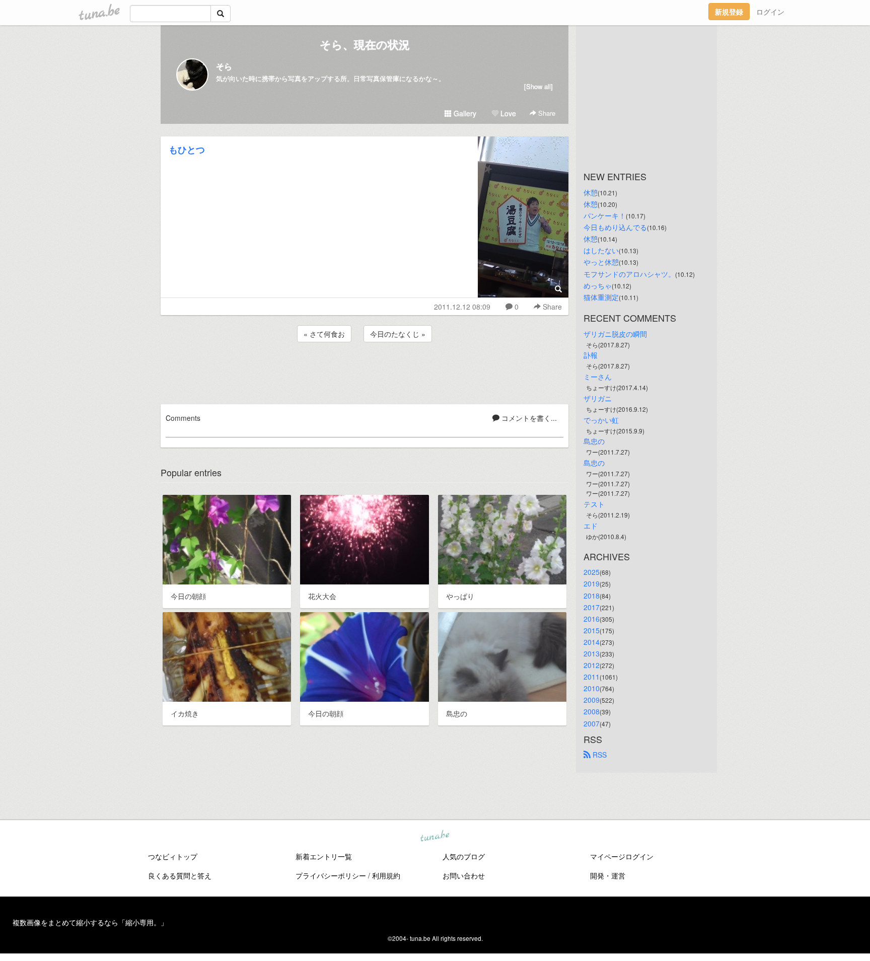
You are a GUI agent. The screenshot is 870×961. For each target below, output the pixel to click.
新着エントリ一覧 (324, 856)
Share (545, 113)
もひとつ (187, 149)
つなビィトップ (172, 856)
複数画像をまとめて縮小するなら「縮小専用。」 (90, 922)
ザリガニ (598, 398)
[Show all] (538, 86)
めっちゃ (598, 285)
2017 (592, 607)
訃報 (591, 355)
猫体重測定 (601, 297)
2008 (592, 711)
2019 (592, 583)
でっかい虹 (601, 420)
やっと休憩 (601, 262)
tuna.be (434, 837)
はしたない (601, 250)
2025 (592, 572)
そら (224, 66)
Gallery (464, 113)
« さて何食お (324, 334)
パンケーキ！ (605, 215)
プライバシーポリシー (331, 875)
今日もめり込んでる (615, 227)
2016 (592, 619)
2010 (592, 688)
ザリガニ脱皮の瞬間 (615, 334)
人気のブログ (464, 856)
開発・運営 (607, 875)
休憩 (591, 192)
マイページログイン (622, 856)
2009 (592, 700)
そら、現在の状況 (365, 44)
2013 (592, 653)
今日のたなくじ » (397, 334)
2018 (592, 595)
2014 (592, 642)
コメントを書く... (528, 418)
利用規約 (386, 875)
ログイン (770, 12)
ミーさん (598, 377)
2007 (592, 723)
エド (591, 526)
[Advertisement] (364, 371)
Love (507, 113)
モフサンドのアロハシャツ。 (629, 274)
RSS (599, 755)
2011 (592, 677)
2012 (592, 665)
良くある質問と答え (179, 875)
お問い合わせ (464, 875)
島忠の (594, 441)
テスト (594, 504)
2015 (592, 630)
